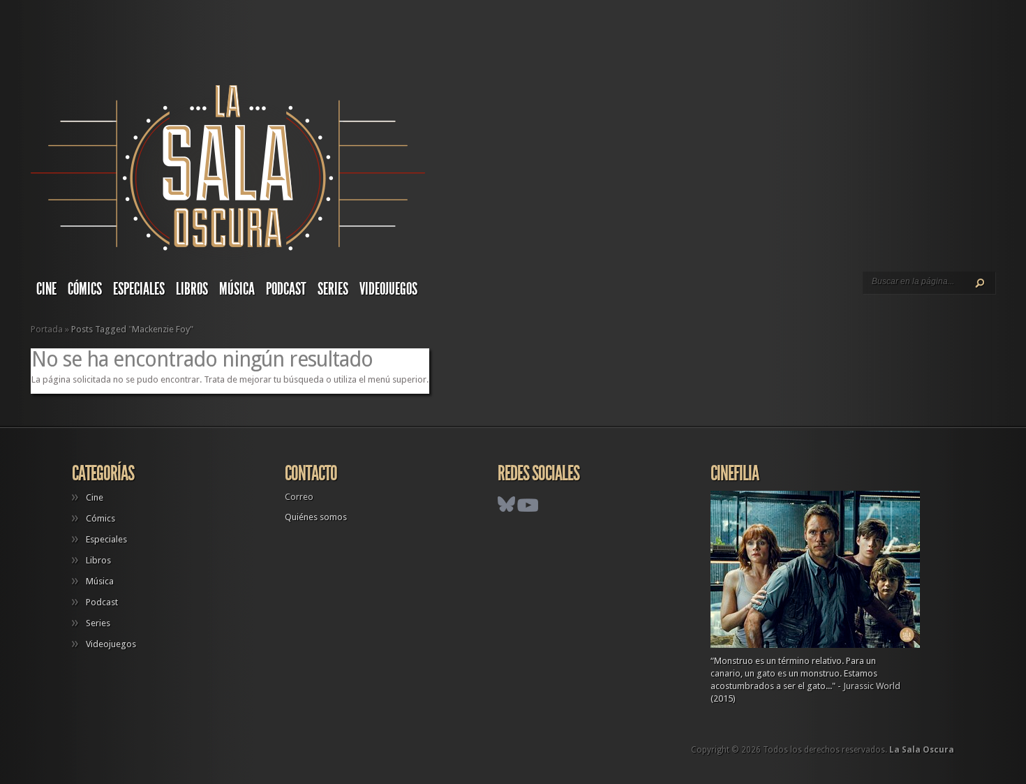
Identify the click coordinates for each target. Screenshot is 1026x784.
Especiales (139, 289)
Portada (47, 329)
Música (237, 289)
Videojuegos (388, 289)
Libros (192, 289)
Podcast (286, 289)
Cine (46, 289)
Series (333, 289)
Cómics (85, 289)
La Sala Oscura (921, 750)
